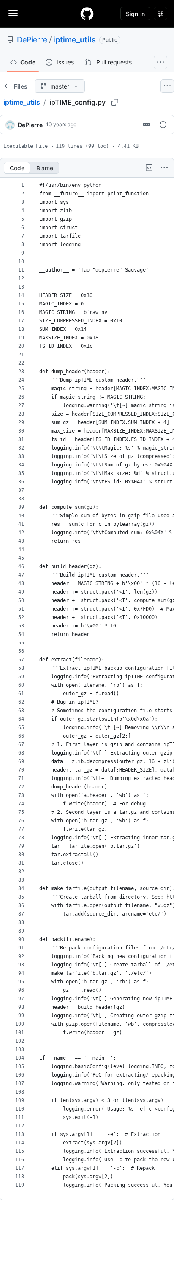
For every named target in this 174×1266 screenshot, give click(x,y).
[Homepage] (87, 13)
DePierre (32, 39)
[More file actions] (164, 168)
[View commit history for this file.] (163, 124)
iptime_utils (74, 39)
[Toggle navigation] (13, 13)
